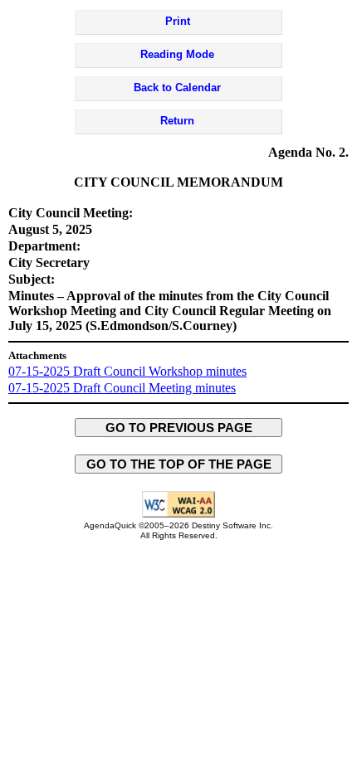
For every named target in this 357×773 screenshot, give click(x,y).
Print (177, 21)
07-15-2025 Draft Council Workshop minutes (127, 371)
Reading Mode (177, 54)
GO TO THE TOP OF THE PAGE (179, 464)
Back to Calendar (177, 87)
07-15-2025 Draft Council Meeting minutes (122, 388)
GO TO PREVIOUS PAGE (179, 428)
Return (177, 120)
